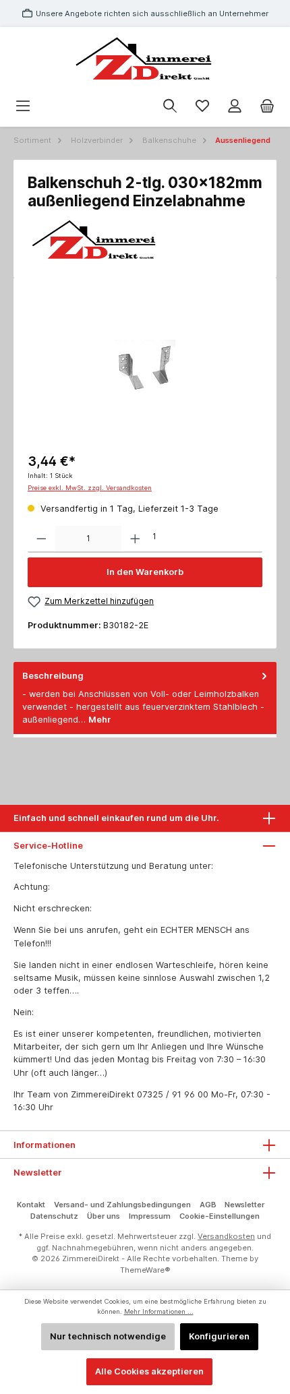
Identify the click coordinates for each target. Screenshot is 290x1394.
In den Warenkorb (145, 572)
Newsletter (244, 1204)
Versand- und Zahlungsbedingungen (122, 1204)
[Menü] (23, 106)
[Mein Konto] (235, 106)
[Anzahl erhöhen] (135, 539)
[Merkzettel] (202, 106)
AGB (208, 1204)
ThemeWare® (145, 1270)
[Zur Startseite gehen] (145, 60)
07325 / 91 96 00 (172, 1094)
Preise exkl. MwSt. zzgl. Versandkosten (90, 487)
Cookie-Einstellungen (219, 1216)
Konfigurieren (219, 1336)
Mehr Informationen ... (159, 1311)
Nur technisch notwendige (108, 1336)
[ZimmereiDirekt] (145, 240)
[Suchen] (170, 106)
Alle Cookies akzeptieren (149, 1371)
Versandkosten (226, 1236)
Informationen (44, 1145)
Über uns (103, 1216)
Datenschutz (54, 1216)
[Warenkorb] (267, 106)
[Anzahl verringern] (41, 539)
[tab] (145, 698)
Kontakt (31, 1204)
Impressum (150, 1216)
